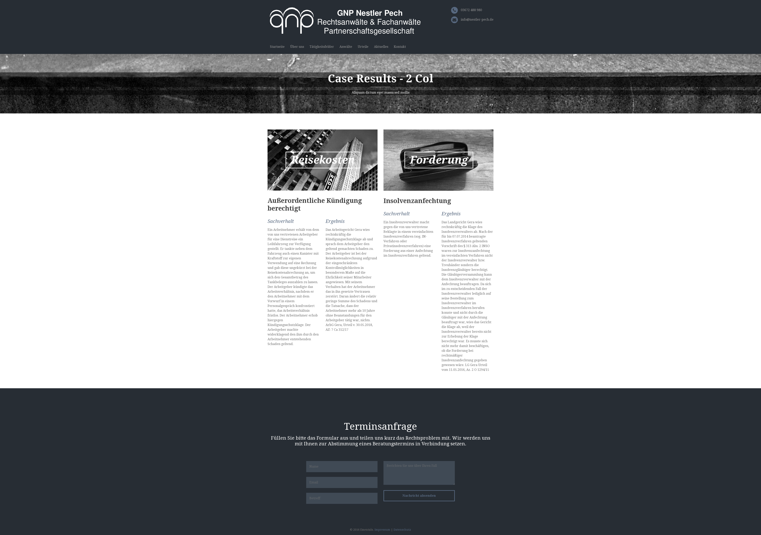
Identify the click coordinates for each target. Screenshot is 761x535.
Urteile (363, 47)
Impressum (382, 529)
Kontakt (400, 47)
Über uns (297, 47)
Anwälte (345, 47)
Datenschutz (402, 529)
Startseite (277, 47)
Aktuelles (381, 47)
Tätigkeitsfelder (322, 47)
